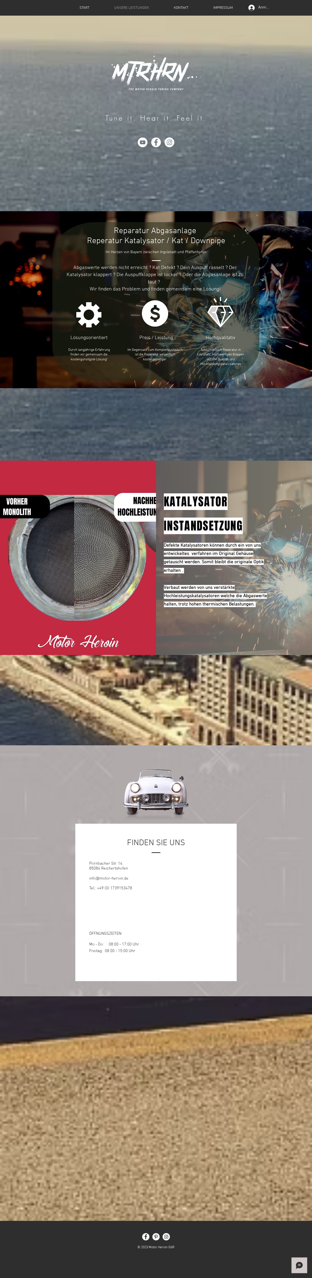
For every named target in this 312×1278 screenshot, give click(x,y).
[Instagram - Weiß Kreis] (169, 142)
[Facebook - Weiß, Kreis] (156, 142)
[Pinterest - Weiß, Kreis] (156, 1236)
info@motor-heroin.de (108, 878)
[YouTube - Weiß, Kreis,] (142, 142)
